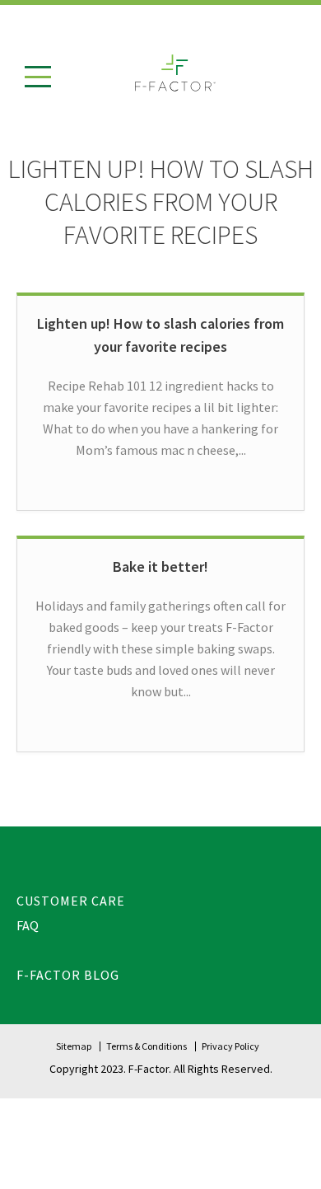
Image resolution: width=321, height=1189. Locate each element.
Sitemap (73, 1046)
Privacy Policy (230, 1046)
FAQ (27, 925)
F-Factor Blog (67, 975)
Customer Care (70, 900)
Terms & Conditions (146, 1046)
